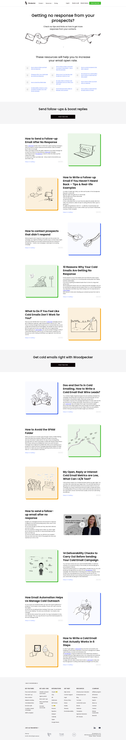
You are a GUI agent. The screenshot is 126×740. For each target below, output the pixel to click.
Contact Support (68, 694)
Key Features (29, 688)
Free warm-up (28, 694)
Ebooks (78, 705)
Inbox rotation (28, 697)
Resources (48, 3)
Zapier (53, 719)
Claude (54, 692)
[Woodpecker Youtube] (100, 728)
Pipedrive (54, 711)
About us (94, 703)
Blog (77, 697)
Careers (94, 708)
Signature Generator (81, 714)
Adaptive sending (29, 700)
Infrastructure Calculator (82, 692)
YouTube (78, 700)
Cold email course (81, 703)
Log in (67, 3)
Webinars (78, 708)
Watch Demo (84, 3)
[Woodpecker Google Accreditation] (61, 734)
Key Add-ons (44, 688)
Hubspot (54, 714)
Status (65, 703)
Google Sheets (55, 722)
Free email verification (30, 692)
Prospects (94, 697)
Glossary (66, 708)
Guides (66, 705)
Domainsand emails (42, 706)
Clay (53, 694)
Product (41, 3)
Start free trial (95, 3)
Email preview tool (81, 694)
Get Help (67, 688)
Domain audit (28, 705)
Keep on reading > (30, 162)
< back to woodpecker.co (31, 683)
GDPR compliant (29, 713)
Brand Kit (94, 715)
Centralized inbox (29, 703)
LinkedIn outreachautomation (44, 692)
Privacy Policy (67, 700)
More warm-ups (44, 699)
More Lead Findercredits (44, 702)
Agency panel (43, 696)
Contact (94, 705)
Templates (79, 711)
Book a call (75, 3)
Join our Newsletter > (32, 728)
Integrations (56, 688)
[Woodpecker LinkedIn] (95, 728)
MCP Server (54, 703)
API (52, 697)
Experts (94, 700)
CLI (53, 705)
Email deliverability (68, 711)
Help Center (67, 692)
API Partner (95, 694)
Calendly (54, 716)
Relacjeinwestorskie (95, 712)
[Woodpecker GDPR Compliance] (74, 735)
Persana (54, 708)
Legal (65, 697)
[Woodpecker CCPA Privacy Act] (49, 735)
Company (95, 688)
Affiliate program (96, 692)
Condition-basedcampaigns (29, 709)
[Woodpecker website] (30, 3)
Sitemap (27, 733)
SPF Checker (79, 716)
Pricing (56, 3)
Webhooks (54, 700)
